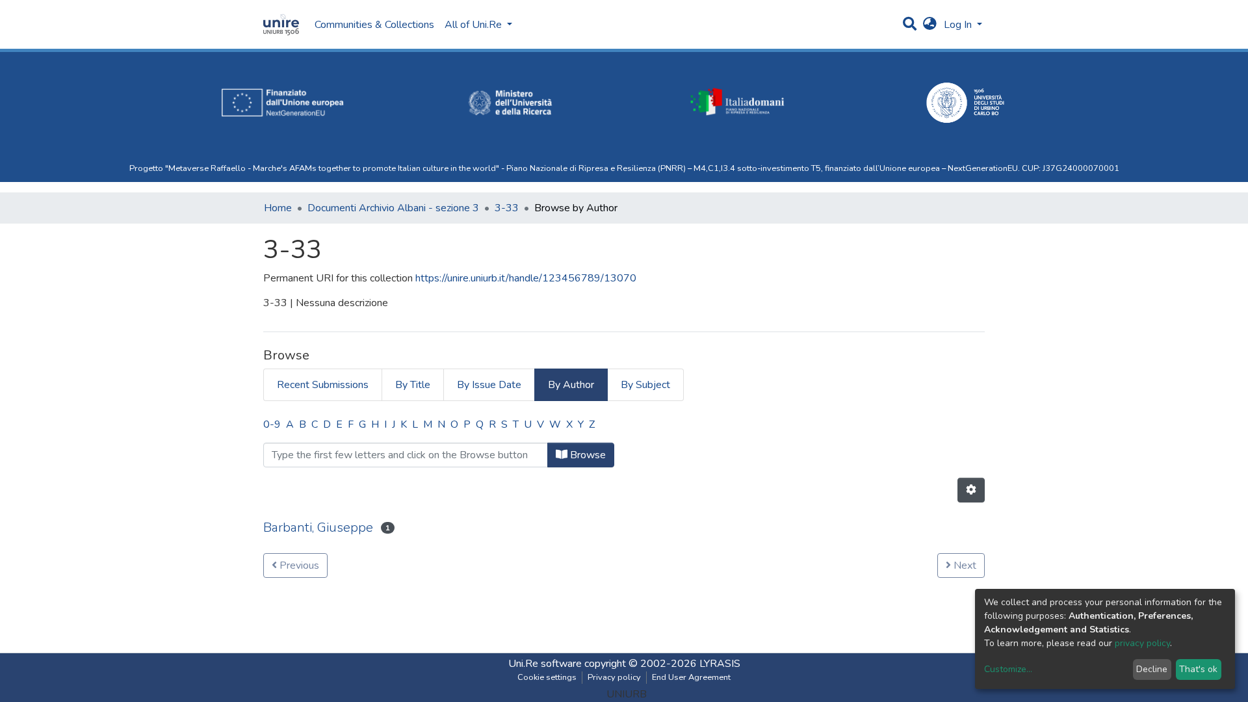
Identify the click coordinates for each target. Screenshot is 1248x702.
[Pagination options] (971, 490)
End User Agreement (691, 677)
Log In (959, 25)
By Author (571, 385)
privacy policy (1142, 643)
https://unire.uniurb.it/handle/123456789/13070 (525, 278)
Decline (1151, 669)
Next (963, 565)
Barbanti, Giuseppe (318, 527)
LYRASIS (719, 663)
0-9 (272, 424)
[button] (929, 24)
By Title (412, 385)
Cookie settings (547, 677)
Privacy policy (614, 677)
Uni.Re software (545, 663)
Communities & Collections (374, 25)
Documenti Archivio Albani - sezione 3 (393, 208)
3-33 (507, 208)
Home (278, 208)
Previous (298, 565)
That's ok (1198, 669)
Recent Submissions (323, 385)
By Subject (645, 385)
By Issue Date (489, 385)
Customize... (1008, 669)
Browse (586, 455)
